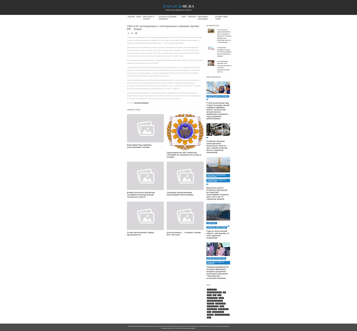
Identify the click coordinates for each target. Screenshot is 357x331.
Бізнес (138, 17)
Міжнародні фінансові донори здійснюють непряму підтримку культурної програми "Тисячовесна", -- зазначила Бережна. (217, 272)
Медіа (178, 6)
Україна (209, 295)
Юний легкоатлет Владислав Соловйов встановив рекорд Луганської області (141, 194)
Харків (209, 311)
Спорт (183, 17)
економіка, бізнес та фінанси (215, 262)
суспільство (220, 258)
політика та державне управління (167, 18)
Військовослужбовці (218, 311)
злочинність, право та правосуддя (216, 180)
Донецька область (223, 309)
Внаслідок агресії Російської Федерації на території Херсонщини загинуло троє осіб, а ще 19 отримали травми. (217, 193)
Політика (131, 17)
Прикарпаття (210, 303)
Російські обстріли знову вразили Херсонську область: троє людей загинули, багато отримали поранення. (217, 147)
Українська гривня (220, 303)
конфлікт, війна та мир (221, 18)
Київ (224, 292)
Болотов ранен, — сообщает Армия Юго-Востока (184, 233)
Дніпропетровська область (222, 314)
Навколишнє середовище (203, 18)
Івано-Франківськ (211, 289)
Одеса (209, 317)
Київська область (211, 309)
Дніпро (222, 306)
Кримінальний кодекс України (214, 300)
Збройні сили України (212, 306)
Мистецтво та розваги (148, 18)
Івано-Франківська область (214, 292)
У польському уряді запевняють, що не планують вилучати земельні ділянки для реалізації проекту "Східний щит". (224, 36)
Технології (192, 17)
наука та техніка (221, 96)
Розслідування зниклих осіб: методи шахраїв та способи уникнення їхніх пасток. (224, 66)
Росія (219, 295)
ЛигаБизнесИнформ (141, 103)
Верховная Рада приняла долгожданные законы (139, 146)
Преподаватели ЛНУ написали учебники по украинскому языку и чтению (184, 154)
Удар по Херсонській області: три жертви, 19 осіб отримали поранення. (217, 234)
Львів (214, 295)
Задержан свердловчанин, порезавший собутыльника (180, 193)
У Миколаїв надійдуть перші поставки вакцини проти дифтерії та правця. (224, 52)
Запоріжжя (210, 314)
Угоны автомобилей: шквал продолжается (140, 233)
